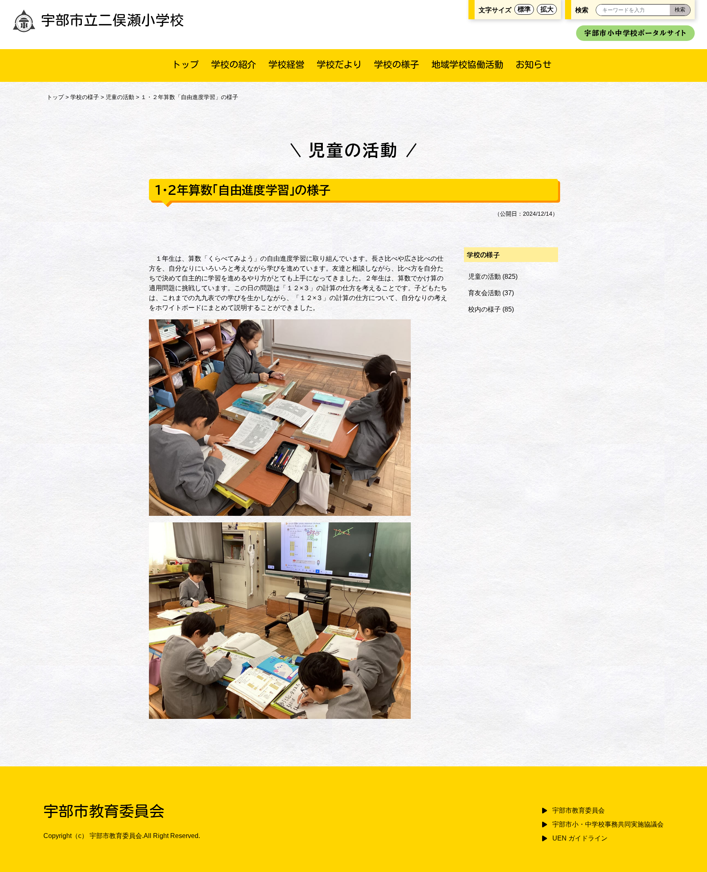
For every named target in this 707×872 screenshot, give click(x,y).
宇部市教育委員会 (578, 810)
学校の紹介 (233, 64)
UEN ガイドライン (580, 838)
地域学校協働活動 (467, 64)
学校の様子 (396, 64)
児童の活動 (120, 97)
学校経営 (286, 64)
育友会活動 (484, 292)
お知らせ (534, 64)
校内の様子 (484, 309)
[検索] (680, 10)
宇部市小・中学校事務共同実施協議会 (608, 824)
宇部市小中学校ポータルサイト (635, 32)
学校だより (339, 64)
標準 (524, 9)
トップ (185, 64)
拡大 (547, 9)
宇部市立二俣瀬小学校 (112, 20)
